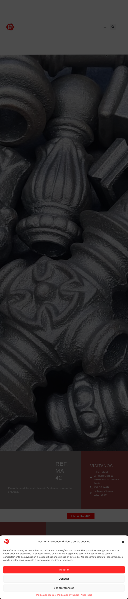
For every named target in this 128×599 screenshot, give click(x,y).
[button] (123, 541)
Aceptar (64, 569)
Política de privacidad (68, 595)
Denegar (64, 578)
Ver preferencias (64, 587)
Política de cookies (46, 595)
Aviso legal (86, 595)
